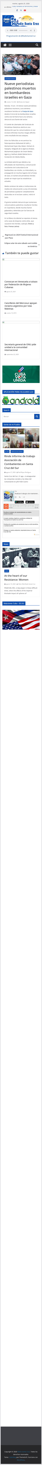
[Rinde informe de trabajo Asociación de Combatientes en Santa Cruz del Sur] (21, 438)
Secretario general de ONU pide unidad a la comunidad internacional (20, 347)
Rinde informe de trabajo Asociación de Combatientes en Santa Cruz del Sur (19, 462)
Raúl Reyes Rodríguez (24, 472)
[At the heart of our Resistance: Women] (21, 558)
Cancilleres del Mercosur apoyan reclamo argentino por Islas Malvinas (21, 306)
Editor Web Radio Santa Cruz (26, 584)
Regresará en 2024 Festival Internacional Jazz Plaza (21, 236)
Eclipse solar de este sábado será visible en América (21, 245)
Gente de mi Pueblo (17, 451)
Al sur (7, 451)
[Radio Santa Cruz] (5, 45)
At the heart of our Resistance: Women (16, 577)
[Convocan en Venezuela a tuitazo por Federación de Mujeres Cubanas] (21, 260)
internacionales (10, 78)
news (6, 571)
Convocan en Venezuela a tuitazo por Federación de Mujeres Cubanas (21, 284)
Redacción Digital (24, 102)
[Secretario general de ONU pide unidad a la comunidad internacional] (21, 322)
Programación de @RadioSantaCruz (21, 36)
